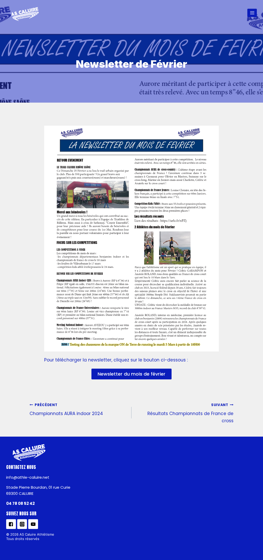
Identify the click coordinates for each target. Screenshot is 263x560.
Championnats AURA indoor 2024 (66, 409)
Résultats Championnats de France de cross (190, 413)
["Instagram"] (22, 524)
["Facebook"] (11, 524)
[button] (131, 374)
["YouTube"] (33, 524)
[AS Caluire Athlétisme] (25, 14)
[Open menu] (252, 13)
